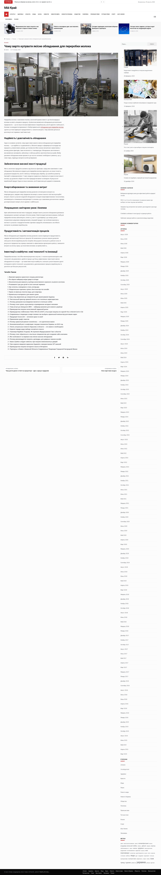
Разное (16, 19)
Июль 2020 (124, 526)
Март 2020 (124, 544)
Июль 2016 (124, 694)
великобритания (143, 843)
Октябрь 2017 (125, 644)
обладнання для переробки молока (52, 127)
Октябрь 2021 (125, 485)
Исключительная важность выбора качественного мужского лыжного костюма (37, 282)
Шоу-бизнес (121, 14)
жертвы (153, 846)
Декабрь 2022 (125, 421)
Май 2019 (123, 581)
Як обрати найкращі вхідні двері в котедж (23, 279)
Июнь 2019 (124, 576)
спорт (144, 858)
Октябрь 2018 (125, 608)
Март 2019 (124, 590)
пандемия (140, 855)
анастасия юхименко (129, 843)
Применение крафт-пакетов (19, 319)
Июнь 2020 (124, 530)
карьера (143, 850)
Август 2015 (124, 736)
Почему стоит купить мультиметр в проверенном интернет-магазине (34, 304)
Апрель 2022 (124, 458)
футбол (153, 862)
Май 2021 (123, 499)
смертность (139, 858)
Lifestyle (12, 14)
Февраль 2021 (125, 503)
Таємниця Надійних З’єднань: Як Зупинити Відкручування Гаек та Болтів (35, 332)
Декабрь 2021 (125, 476)
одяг (136, 855)
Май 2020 (123, 535)
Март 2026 (124, 257)
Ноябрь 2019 (124, 558)
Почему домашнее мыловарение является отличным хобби (31, 302)
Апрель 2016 (124, 704)
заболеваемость (125, 848)
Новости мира (55, 14)
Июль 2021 (124, 489)
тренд (123, 862)
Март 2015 (124, 754)
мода (133, 856)
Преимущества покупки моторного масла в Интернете (28, 346)
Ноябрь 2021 (124, 480)
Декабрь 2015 (125, 722)
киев (146, 850)
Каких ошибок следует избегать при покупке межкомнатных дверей (33, 341)
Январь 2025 (124, 321)
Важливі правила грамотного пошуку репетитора (26, 277)
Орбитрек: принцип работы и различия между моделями (137, 218)
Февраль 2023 (125, 412)
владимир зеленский (126, 846)
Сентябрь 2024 (125, 339)
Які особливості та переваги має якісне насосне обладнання (31, 337)
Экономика (8, 19)
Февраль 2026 (125, 262)
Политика (85, 14)
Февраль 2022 (125, 467)
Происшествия (95, 14)
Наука (40, 14)
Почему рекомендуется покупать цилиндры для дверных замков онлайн (35, 339)
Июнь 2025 (124, 298)
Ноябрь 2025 (124, 275)
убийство (133, 862)
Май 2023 (123, 403)
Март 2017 (124, 667)
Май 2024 (123, 357)
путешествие (124, 859)
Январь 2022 (124, 471)
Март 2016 (124, 708)
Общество (77, 14)
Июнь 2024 (124, 353)
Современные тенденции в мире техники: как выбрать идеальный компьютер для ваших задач (43, 314)
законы (135, 848)
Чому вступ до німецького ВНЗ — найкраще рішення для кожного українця (36, 307)
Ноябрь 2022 (124, 426)
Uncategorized (125, 769)
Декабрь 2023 (125, 380)
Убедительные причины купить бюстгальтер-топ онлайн (29, 289)
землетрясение (148, 848)
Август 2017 (124, 649)
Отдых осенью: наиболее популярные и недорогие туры (140, 103)
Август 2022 (124, 439)
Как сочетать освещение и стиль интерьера (24, 287)
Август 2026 (124, 234)
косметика (132, 853)
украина (141, 862)
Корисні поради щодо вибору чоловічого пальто (27, 329)
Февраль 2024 (125, 371)
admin (7, 49)
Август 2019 (124, 567)
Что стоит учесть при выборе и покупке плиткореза (139, 147)
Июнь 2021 (124, 494)
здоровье (141, 848)
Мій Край (10, 8)
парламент (146, 855)
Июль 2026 (124, 239)
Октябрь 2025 (125, 280)
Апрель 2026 (124, 253)
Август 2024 (124, 344)
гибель (139, 846)
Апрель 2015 (124, 749)
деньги (144, 846)
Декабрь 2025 (125, 271)
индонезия (123, 850)
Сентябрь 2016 (125, 685)
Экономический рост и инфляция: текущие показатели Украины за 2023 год (36, 324)
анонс (136, 843)
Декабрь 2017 (125, 635)
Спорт (113, 14)
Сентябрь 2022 (125, 435)
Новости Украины (67, 14)
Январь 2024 (124, 376)
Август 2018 (124, 612)
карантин (137, 850)
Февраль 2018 (125, 626)
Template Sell (44, 872)
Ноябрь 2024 (124, 330)
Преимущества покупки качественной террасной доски (29, 309)
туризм (128, 863)
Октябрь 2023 (125, 389)
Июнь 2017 (124, 654)
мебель (128, 856)
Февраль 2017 (125, 672)
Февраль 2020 (125, 549)
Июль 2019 (124, 571)
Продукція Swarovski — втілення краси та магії (26, 317)
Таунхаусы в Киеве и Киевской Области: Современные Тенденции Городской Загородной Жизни (43, 349)
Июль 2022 (124, 444)
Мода (34, 14)
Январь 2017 (124, 676)
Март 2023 (124, 407)
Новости (46, 14)
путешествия (132, 859)
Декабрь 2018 (125, 599)
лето (149, 853)
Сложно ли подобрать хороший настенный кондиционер (140, 178)
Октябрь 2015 (125, 731)
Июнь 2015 (124, 740)
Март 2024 (124, 366)
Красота (27, 14)
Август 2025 (124, 289)
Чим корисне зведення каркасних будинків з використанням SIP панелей (35, 344)
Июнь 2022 (124, 448)
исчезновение (131, 850)
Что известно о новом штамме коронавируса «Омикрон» (34, 2)
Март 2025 (124, 312)
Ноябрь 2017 (124, 640)
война (135, 846)
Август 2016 (124, 690)
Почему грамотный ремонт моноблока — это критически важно (32, 322)
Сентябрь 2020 (125, 521)
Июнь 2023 (124, 398)
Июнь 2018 (124, 617)
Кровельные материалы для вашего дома (24, 294)
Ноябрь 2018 (124, 603)
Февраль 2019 (125, 594)
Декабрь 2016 (125, 681)
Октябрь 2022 (125, 430)
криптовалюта (140, 853)
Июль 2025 (124, 293)
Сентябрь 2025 (125, 284)
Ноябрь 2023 (124, 385)
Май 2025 (123, 303)
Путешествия (106, 14)
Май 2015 (123, 745)
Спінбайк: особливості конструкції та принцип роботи (136, 213)
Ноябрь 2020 (124, 517)
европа (148, 846)
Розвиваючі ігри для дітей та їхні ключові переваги (27, 284)
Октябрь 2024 (125, 335)
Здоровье (20, 14)
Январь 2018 (124, 631)
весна (150, 843)
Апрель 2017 (124, 663)
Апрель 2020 (124, 540)
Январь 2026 (124, 266)
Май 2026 (123, 248)
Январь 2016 (124, 717)
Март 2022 (124, 462)
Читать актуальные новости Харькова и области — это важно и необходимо (36, 327)
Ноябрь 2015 (124, 726)
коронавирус (125, 853)
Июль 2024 (124, 348)
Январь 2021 (124, 508)
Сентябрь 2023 (125, 394)
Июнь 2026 (124, 243)
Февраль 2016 (125, 713)
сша (152, 858)
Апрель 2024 (124, 362)
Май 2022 (123, 453)
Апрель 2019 (124, 585)
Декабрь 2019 (125, 553)
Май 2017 (123, 658)
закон (131, 848)
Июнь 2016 (124, 699)
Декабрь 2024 (125, 325)
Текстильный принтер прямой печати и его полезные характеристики (34, 299)
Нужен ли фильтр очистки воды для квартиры (25, 292)
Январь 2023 (124, 417)
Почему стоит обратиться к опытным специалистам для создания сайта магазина (38, 334)
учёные (148, 862)
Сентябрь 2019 (125, 562)
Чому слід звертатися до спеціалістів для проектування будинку (32, 297)
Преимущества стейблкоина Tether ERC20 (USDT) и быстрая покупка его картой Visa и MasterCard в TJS (46, 312)
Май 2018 (123, 622)
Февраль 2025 (125, 316)
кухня (145, 853)
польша (152, 855)
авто (122, 843)
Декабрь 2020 (125, 512)
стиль (148, 859)
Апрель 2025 (124, 307)
